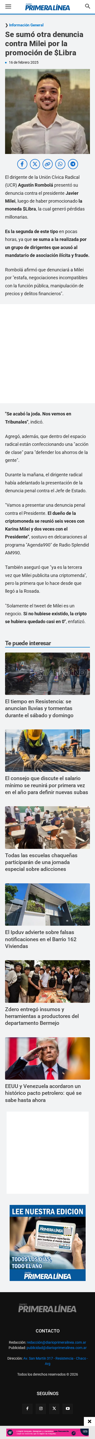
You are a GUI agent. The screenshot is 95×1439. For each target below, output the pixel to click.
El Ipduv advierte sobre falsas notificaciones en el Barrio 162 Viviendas (41, 939)
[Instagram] (41, 1409)
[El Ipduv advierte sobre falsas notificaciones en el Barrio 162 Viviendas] (47, 904)
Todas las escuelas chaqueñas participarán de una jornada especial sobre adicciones (41, 862)
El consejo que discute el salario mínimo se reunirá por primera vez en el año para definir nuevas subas (46, 785)
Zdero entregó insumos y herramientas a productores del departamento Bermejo (42, 1016)
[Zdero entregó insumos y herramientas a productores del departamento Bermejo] (47, 981)
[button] (12, 7)
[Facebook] (27, 1409)
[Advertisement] (47, 353)
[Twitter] (54, 1409)
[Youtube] (68, 1409)
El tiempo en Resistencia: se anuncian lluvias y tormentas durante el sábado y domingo (39, 708)
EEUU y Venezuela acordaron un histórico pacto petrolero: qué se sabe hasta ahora (43, 1093)
